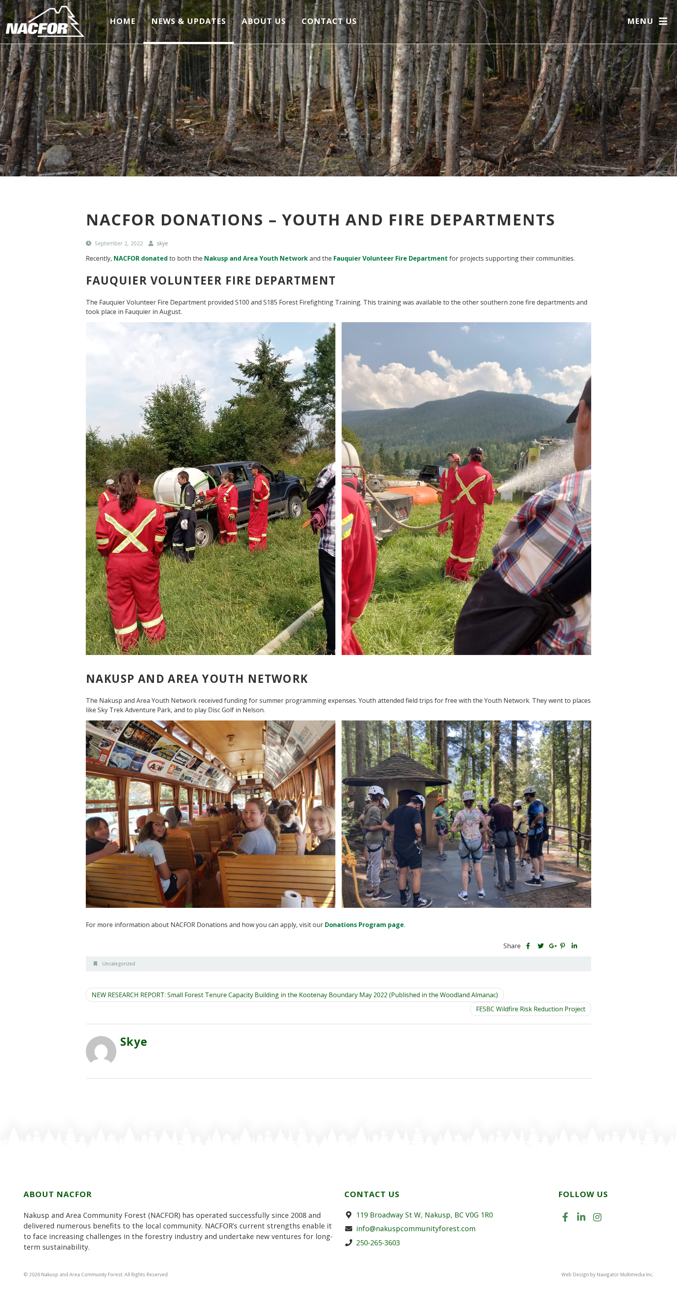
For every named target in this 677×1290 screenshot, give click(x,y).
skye (134, 1041)
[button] (648, 22)
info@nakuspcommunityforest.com (416, 1228)
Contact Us (329, 21)
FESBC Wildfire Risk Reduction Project (530, 1009)
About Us (264, 21)
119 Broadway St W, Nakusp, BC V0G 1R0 (424, 1214)
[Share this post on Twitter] (540, 946)
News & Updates (188, 21)
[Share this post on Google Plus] (552, 946)
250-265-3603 (378, 1242)
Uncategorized (118, 963)
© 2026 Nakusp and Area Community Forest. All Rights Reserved (96, 1274)
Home (123, 21)
